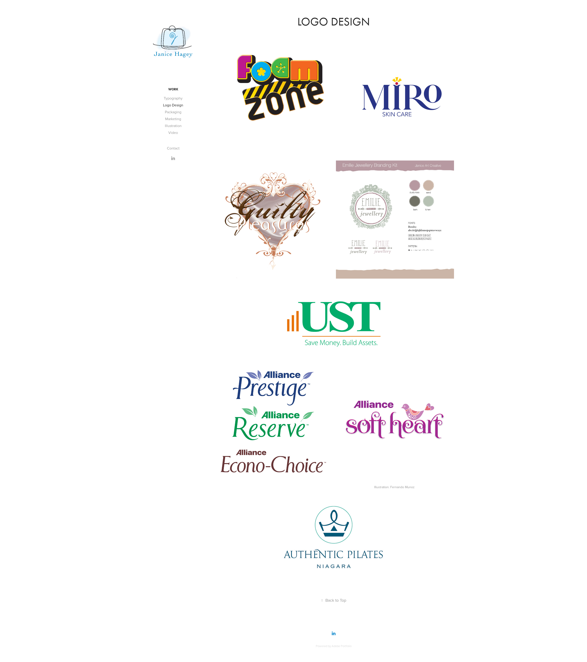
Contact (173, 148)
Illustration (173, 125)
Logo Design (173, 105)
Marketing (173, 118)
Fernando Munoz (402, 487)
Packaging (173, 111)
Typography (173, 98)
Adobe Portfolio (342, 646)
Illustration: (382, 487)
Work (173, 89)
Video (173, 132)
